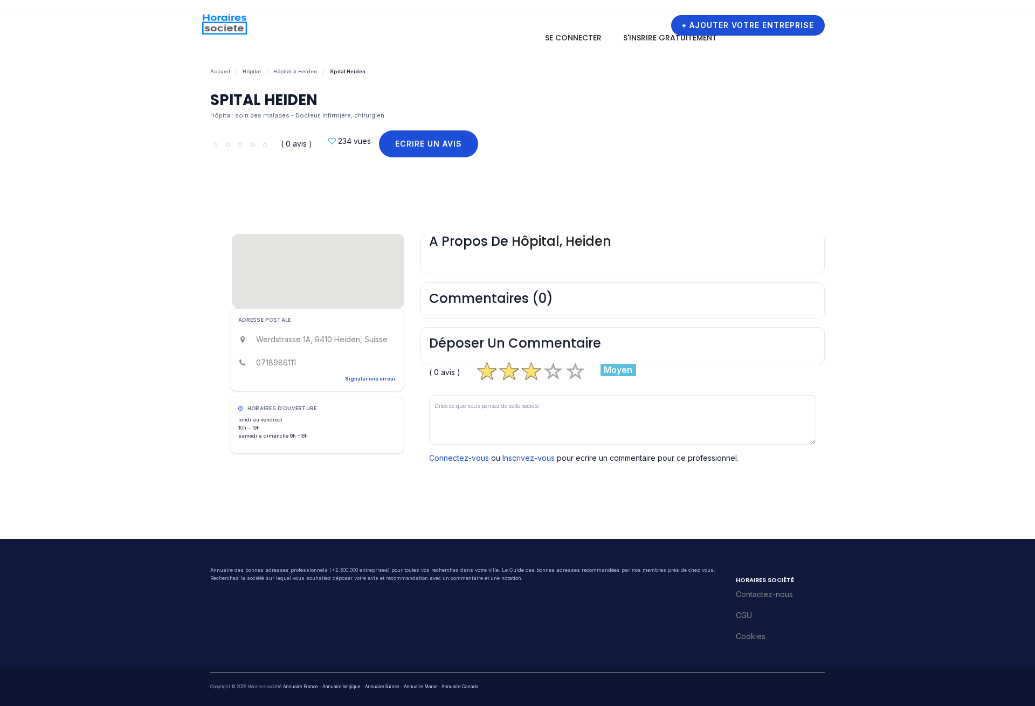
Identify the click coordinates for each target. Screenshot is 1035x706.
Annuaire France (300, 686)
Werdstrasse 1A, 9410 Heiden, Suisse (322, 339)
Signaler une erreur (370, 379)
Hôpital (252, 71)
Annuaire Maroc (420, 686)
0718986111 (276, 362)
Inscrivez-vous (528, 457)
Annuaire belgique (341, 686)
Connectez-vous (459, 457)
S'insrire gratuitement (670, 37)
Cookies (750, 636)
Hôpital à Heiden (295, 71)
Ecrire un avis (428, 143)
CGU (744, 615)
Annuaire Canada (460, 686)
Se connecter (573, 37)
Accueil (220, 71)
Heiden (588, 241)
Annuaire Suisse (382, 686)
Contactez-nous (764, 594)
